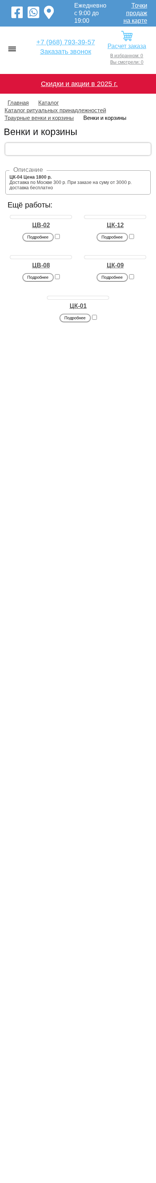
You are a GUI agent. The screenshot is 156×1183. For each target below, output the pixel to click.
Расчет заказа (127, 46)
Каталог (48, 102)
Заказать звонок (65, 51)
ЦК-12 (115, 225)
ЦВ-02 (41, 225)
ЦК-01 (78, 306)
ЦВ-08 (41, 265)
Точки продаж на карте (135, 13)
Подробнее (37, 237)
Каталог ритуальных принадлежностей (55, 110)
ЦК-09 (115, 265)
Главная (18, 102)
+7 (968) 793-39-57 (65, 42)
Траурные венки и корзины (39, 118)
